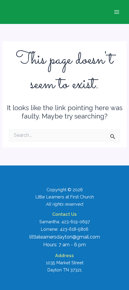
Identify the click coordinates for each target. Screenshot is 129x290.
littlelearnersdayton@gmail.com (64, 237)
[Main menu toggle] (116, 12)
